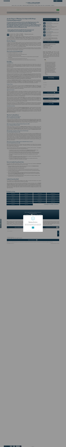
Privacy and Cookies (28, 230)
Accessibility (38, 230)
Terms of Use (34, 230)
